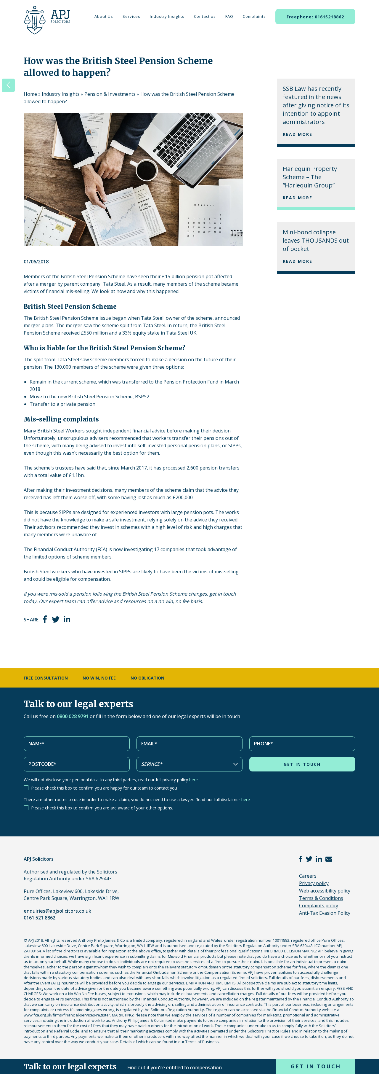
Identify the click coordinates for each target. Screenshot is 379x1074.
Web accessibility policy (324, 890)
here (193, 779)
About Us (103, 16)
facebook (45, 619)
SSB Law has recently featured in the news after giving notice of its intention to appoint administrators (316, 105)
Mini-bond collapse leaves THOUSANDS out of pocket (316, 240)
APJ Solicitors (45, 23)
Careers (308, 876)
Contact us (205, 16)
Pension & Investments (110, 94)
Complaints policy (318, 905)
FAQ (229, 16)
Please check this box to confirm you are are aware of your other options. (102, 808)
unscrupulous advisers (83, 438)
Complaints (254, 16)
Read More (297, 134)
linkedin (67, 619)
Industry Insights (167, 16)
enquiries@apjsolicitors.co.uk (57, 911)
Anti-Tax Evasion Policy (324, 913)
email (328, 859)
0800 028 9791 (73, 716)
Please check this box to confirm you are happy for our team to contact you (104, 788)
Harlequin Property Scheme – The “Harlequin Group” (310, 177)
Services (131, 16)
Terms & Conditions (321, 898)
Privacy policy (314, 883)
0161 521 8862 (39, 917)
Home (30, 94)
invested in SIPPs (112, 571)
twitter (56, 619)
